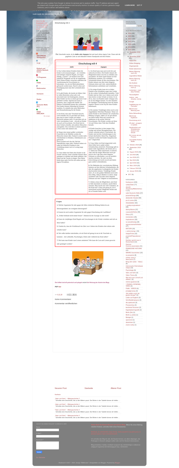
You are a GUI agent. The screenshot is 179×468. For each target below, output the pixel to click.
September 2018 (135, 147)
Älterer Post (116, 388)
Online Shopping (134, 63)
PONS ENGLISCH (40, 112)
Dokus (128, 214)
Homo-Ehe (132, 60)
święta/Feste (130, 233)
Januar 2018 (134, 171)
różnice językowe (131, 282)
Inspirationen (130, 219)
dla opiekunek (130, 302)
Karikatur (58, 394)
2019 (130, 47)
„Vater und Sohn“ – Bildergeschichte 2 (67, 398)
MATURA (129, 228)
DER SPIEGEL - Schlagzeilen (42, 56)
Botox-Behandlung (135, 113)
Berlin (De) (129, 312)
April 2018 (133, 163)
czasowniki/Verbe (131, 212)
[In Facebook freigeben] (74, 295)
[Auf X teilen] (72, 295)
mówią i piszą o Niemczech (131, 258)
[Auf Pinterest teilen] (76, 295)
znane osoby (130, 325)
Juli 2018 (133, 154)
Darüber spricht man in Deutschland (133, 241)
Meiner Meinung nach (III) (134, 72)
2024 (130, 33)
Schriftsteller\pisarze (132, 300)
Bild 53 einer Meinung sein (134, 109)
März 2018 (133, 165)
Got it (139, 5)
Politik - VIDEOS (131, 288)
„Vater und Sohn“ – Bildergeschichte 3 (67, 415)
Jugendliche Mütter (135, 76)
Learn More (130, 5)
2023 (130, 36)
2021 (130, 41)
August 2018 (134, 152)
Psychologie (130, 270)
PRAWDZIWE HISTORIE (134, 248)
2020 (130, 44)
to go (38, 63)
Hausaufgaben (134, 94)
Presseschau (130, 305)
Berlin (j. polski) (131, 315)
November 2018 (135, 56)
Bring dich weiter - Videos (134, 262)
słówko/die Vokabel (132, 198)
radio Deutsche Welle (133, 193)
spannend (129, 320)
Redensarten (41, 88)
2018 (130, 50)
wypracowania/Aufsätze (133, 224)
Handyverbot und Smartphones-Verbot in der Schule (135, 130)
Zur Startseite (40, 457)
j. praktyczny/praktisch (133, 205)
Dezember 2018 (135, 52)
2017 (130, 174)
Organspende (133, 66)
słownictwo (129, 322)
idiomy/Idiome (130, 209)
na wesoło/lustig (131, 222)
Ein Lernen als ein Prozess (135, 136)
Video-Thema (130, 275)
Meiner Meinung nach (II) (134, 79)
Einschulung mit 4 (135, 120)
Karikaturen (129, 182)
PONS (39, 83)
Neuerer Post (61, 388)
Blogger (117, 463)
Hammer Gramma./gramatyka (132, 245)
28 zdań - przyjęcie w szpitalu (135, 124)
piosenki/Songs (131, 195)
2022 (130, 39)
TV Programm (41, 77)
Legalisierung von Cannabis (135, 105)
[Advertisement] (88, 369)
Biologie (128, 317)
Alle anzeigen (47, 116)
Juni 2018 (133, 157)
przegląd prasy (130, 291)
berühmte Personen (132, 307)
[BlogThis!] (70, 295)
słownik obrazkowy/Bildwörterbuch (134, 188)
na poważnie (130, 255)
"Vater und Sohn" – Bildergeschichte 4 (67, 410)
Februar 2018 (134, 168)
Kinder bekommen (135, 69)
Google (131, 101)
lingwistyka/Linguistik (132, 310)
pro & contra (130, 200)
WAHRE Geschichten (133, 252)
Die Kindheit (133, 83)
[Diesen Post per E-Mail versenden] (68, 295)
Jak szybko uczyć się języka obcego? (132, 294)
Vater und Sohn (131, 272)
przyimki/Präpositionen (133, 236)
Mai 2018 (133, 160)
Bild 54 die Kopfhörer (133, 116)
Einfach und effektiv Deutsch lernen (42, 70)
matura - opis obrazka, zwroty (135, 98)
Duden (39, 99)
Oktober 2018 (134, 145)
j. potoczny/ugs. (131, 231)
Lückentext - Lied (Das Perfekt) (135, 91)
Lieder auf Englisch (132, 297)
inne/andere (130, 217)
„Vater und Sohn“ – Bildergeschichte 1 (67, 404)
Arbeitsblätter (130, 203)
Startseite (89, 388)
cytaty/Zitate (130, 184)
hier (59, 287)
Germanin (40, 94)
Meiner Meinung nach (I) (134, 86)
